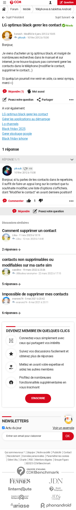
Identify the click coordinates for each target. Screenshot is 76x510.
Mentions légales (43, 459)
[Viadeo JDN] (56, 497)
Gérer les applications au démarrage (26, 119)
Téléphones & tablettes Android (53, 9)
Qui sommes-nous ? (15, 452)
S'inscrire (38, 398)
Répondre (23, 211)
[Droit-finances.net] (56, 489)
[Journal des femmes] (20, 481)
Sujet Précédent (15, 17)
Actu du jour (13, 428)
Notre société (43, 452)
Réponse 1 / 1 (11, 159)
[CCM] (15, 2)
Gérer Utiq (12, 459)
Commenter (16, 201)
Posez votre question (20, 99)
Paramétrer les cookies (57, 456)
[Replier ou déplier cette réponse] (72, 159)
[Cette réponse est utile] (28, 201)
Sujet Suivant (62, 17)
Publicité (56, 452)
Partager (47, 99)
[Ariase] (20, 505)
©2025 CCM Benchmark (38, 463)
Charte (23, 459)
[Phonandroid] (56, 505)
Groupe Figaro (61, 459)
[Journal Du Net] (56, 481)
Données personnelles (33, 456)
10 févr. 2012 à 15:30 (38, 37)
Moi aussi (38, 91)
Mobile (27, 9)
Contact (67, 452)
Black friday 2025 (14, 129)
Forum (14, 9)
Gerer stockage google (17, 134)
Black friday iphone (15, 139)
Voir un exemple (63, 428)
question (69, 2)
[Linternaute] (20, 489)
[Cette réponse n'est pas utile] (40, 201)
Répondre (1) (16, 91)
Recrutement (13, 456)
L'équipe (31, 452)
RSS (31, 459)
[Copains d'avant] (20, 497)
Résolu (69, 25)
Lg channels (10, 124)
